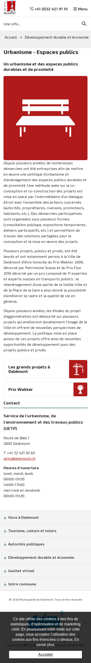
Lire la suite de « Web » (45, 369)
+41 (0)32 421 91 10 (51, 9)
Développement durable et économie (57, 37)
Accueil (11, 37)
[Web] (46, 118)
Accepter (45, 654)
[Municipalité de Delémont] (10, 7)
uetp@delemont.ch (19, 458)
